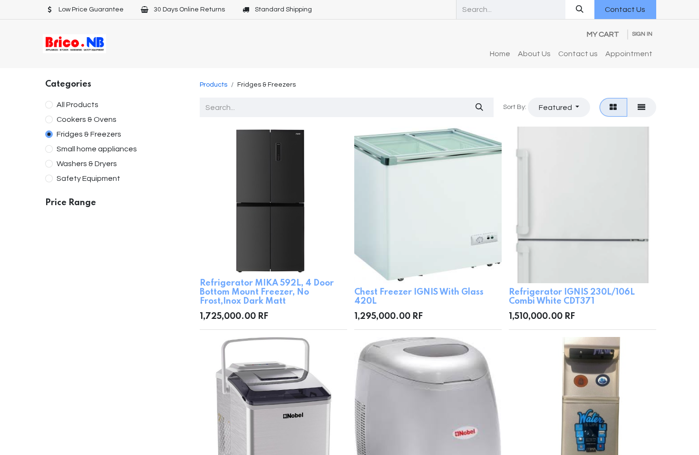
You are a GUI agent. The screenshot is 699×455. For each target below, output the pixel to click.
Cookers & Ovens (86, 119)
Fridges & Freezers (89, 134)
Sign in (642, 34)
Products (213, 84)
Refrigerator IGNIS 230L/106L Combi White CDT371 (572, 297)
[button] (559, 107)
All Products (77, 105)
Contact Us (625, 9)
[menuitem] (500, 53)
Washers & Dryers (87, 164)
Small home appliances (97, 149)
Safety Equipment (88, 178)
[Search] (579, 9)
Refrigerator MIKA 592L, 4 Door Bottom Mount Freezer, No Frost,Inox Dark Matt (267, 292)
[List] (641, 107)
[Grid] (613, 107)
